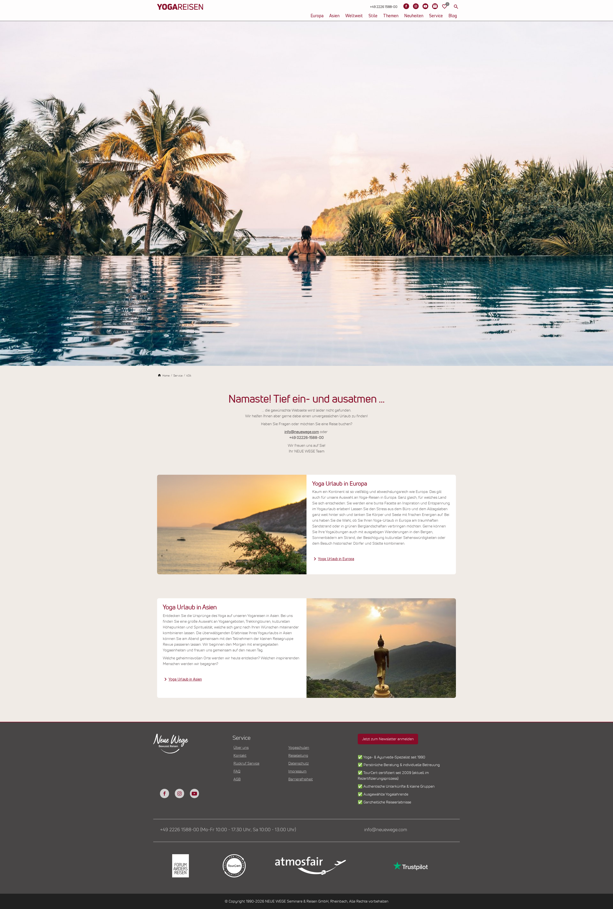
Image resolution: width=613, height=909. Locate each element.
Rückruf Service (246, 763)
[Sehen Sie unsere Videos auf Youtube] (425, 6)
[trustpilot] (410, 865)
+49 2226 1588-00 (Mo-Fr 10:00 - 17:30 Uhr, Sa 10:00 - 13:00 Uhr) (228, 829)
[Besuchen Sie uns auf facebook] (164, 793)
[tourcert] (234, 865)
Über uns (241, 748)
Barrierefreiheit (300, 779)
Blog (452, 16)
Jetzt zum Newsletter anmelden (388, 739)
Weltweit (354, 16)
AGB (237, 779)
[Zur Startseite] (180, 14)
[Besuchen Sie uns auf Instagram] (416, 6)
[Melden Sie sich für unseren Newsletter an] (435, 6)
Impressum (297, 771)
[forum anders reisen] (180, 865)
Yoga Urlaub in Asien (185, 679)
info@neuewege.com (301, 432)
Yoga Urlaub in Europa (336, 559)
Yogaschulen (298, 748)
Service (436, 16)
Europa (317, 16)
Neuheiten (413, 16)
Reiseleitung (298, 755)
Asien (334, 16)
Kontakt (239, 755)
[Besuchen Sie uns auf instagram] (179, 793)
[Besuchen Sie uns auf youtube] (194, 793)
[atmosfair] (310, 866)
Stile (373, 16)
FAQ (236, 771)
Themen (390, 16)
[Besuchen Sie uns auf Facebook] (406, 6)
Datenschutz (298, 763)
